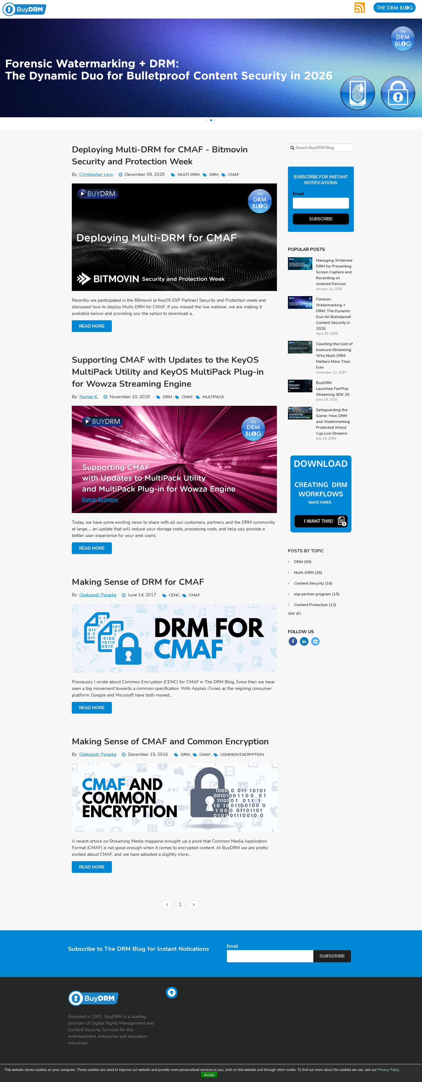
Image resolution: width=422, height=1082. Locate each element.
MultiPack (213, 397)
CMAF (233, 174)
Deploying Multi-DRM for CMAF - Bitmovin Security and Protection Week (160, 156)
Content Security (313, 583)
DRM (213, 174)
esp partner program (316, 594)
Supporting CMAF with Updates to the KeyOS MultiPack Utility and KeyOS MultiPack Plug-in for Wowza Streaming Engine (168, 372)
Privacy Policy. (389, 1069)
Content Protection (315, 605)
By (92, 174)
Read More (92, 326)
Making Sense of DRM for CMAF (138, 582)
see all (294, 613)
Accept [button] (209, 1074)
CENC (174, 595)
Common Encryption (242, 754)
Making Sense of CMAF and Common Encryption (170, 742)
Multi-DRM (189, 174)
